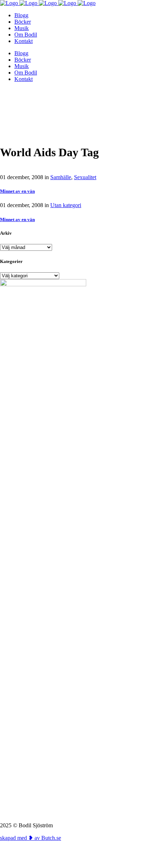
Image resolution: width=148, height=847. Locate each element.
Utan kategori (65, 205)
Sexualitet (85, 177)
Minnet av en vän (17, 191)
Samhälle (60, 177)
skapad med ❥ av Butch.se (30, 838)
